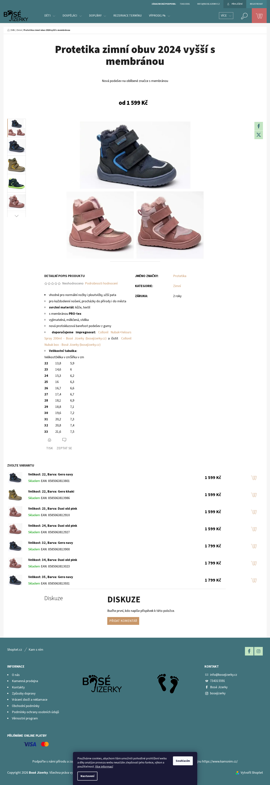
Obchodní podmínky (25, 706)
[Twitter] (258, 135)
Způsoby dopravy (23, 693)
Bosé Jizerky (219, 687)
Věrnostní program (25, 718)
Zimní (177, 286)
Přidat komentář (123, 621)
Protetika (179, 276)
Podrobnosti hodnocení (101, 283)
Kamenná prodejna (25, 681)
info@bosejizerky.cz (223, 674)
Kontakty (18, 687)
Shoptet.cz (14, 649)
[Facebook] (258, 126)
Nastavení (87, 776)
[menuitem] (50, 15)
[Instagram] (258, 651)
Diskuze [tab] (53, 598)
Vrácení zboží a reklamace (29, 699)
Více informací (104, 767)
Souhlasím (183, 761)
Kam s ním (36, 649)
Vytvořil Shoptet (252, 772)
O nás (16, 675)
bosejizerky (217, 693)
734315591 (217, 681)
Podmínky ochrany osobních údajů (35, 712)
